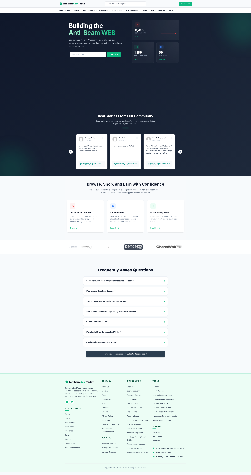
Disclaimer (106, 420)
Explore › (162, 59)
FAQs (104, 403)
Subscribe (106, 408)
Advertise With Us (109, 444)
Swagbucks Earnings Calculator (164, 416)
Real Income (132, 412)
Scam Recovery (133, 391)
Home (61, 10)
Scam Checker (158, 391)
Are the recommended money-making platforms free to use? (111, 311)
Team (104, 395)
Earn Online (103, 10)
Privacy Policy (107, 416)
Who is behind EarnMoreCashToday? (101, 342)
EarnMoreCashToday (127, 468)
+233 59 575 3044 (163, 453)
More (171, 10)
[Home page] (72, 4)
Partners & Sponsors (110, 448)
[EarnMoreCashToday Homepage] (80, 382)
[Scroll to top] (247, 466)
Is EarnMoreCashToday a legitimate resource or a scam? (110, 281)
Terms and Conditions (110, 424)
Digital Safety (132, 403)
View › (137, 36)
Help (152, 10)
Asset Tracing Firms (135, 433)
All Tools (155, 387)
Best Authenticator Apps (162, 395)
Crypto (67, 435)
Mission (105, 391)
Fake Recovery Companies (137, 452)
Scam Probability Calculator (163, 412)
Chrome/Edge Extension (161, 420)
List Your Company (109, 452)
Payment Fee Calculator (161, 408)
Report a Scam (185, 4)
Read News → (155, 228)
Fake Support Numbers (136, 444)
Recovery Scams (134, 395)
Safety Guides (70, 443)
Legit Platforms (89, 10)
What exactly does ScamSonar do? (100, 291)
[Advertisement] (125, 88)
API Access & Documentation (108, 430)
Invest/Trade (117, 10)
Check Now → (75, 228)
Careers (105, 412)
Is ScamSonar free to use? (97, 322)
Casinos (68, 439)
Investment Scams (134, 408)
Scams (76, 10)
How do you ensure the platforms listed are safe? (106, 301)
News (67, 414)
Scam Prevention (134, 424)
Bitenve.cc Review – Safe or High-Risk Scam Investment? (158, 164)
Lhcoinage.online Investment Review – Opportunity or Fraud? (91, 164)
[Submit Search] (107, 4)
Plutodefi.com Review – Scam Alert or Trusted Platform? (125, 164)
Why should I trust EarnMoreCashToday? (103, 332)
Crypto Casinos (132, 10)
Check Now (114, 54)
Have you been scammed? (125, 354)
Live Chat (156, 432)
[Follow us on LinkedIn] (72, 402)
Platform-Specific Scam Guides (136, 438)
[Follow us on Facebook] (67, 402)
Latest (67, 10)
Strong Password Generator (163, 399)
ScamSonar (131, 387)
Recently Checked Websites (138, 420)
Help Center (157, 436)
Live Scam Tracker (134, 429)
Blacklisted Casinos (134, 448)
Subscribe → (114, 228)
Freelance (69, 431)
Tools (144, 10)
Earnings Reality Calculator (163, 403)
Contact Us (106, 399)
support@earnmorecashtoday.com (169, 457)
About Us (161, 10)
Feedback (156, 441)
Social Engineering (72, 448)
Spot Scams (132, 399)
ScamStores (70, 422)
